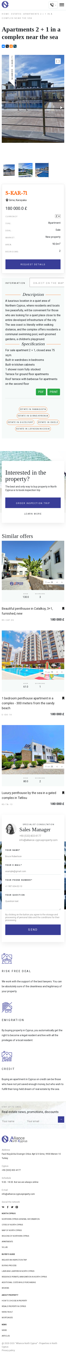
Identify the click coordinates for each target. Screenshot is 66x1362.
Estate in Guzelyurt (20, 422)
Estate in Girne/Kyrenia (33, 416)
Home (5, 14)
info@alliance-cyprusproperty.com (38, 840)
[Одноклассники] (11, 46)
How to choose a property (14, 1301)
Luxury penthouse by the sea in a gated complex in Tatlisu (29, 795)
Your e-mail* (13, 865)
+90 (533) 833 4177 (30, 835)
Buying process (9, 1266)
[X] (7, 46)
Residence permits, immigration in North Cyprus (24, 1277)
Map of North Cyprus (12, 1230)
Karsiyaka (21, 200)
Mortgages (7, 1318)
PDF (41, 392)
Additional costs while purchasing (19, 1282)
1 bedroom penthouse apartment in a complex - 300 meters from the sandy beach (28, 703)
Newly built (7, 1312)
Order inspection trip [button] (33, 503)
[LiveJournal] (15, 46)
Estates (16, 14)
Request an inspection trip (14, 1260)
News (4, 1330)
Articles (6, 1336)
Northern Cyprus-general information (21, 1219)
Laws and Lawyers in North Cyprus (18, 1271)
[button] (58, 61)
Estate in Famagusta (33, 409)
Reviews (5, 1288)
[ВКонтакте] (3, 46)
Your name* (12, 850)
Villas (5, 1247)
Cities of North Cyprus (12, 1225)
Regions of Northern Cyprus (15, 1236)
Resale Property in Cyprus (14, 1306)
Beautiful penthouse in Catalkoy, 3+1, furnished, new (27, 611)
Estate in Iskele (48, 422)
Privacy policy (8, 1350)
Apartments (7, 1242)
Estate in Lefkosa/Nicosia (33, 429)
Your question (15, 895)
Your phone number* (18, 880)
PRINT (54, 392)
